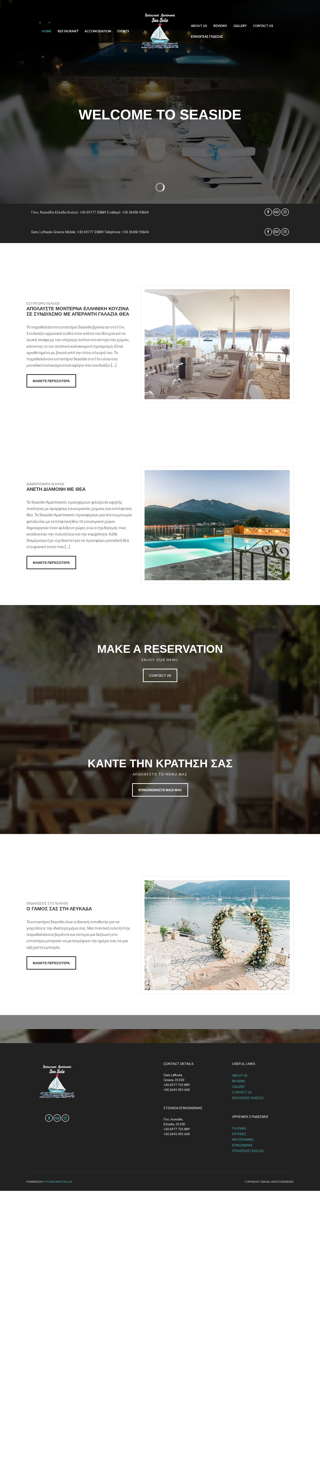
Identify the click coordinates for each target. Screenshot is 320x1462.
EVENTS (123, 31)
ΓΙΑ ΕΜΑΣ (239, 1128)
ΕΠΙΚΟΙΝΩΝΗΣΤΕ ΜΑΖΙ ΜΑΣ (160, 790)
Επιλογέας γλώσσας (207, 36)
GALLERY (240, 26)
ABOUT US (199, 26)
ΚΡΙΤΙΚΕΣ (239, 1134)
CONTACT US (263, 26)
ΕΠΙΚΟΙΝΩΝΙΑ (242, 1145)
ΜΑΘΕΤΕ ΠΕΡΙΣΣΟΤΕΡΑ (51, 381)
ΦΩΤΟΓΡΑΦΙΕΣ (243, 1139)
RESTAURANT (68, 31)
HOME (46, 31)
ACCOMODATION (98, 31)
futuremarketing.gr (57, 1181)
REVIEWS (220, 26)
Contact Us (160, 675)
